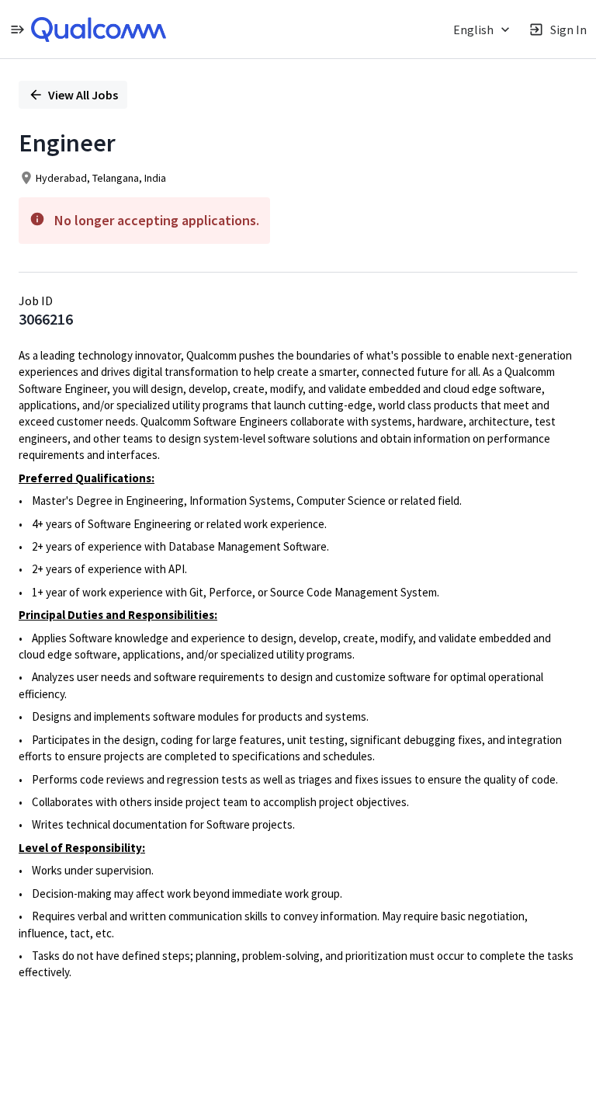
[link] (98, 29)
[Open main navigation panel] (17, 29)
